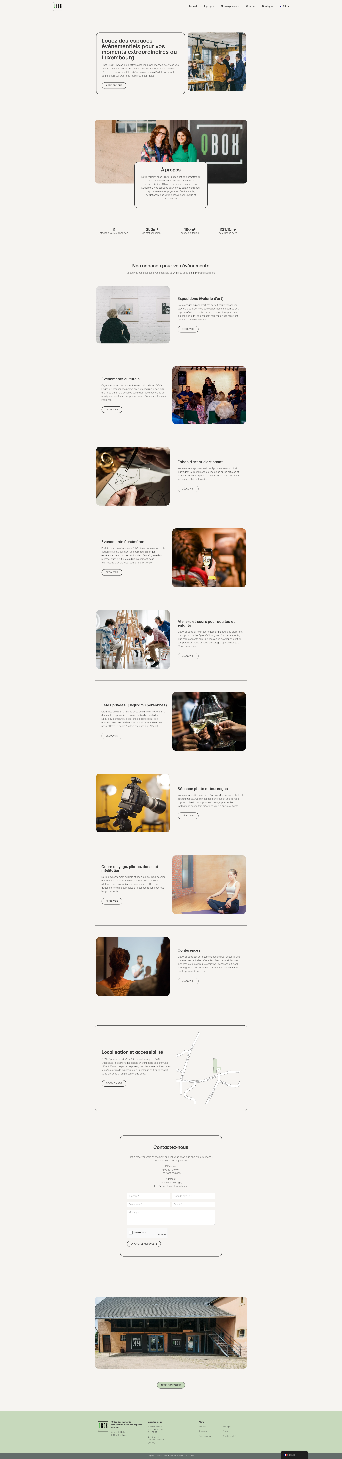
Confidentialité (229, 1436)
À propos (209, 6)
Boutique (267, 6)
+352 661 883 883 (171, 1173)
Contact (251, 6)
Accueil (193, 6)
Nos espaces (205, 1436)
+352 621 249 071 (171, 1169)
